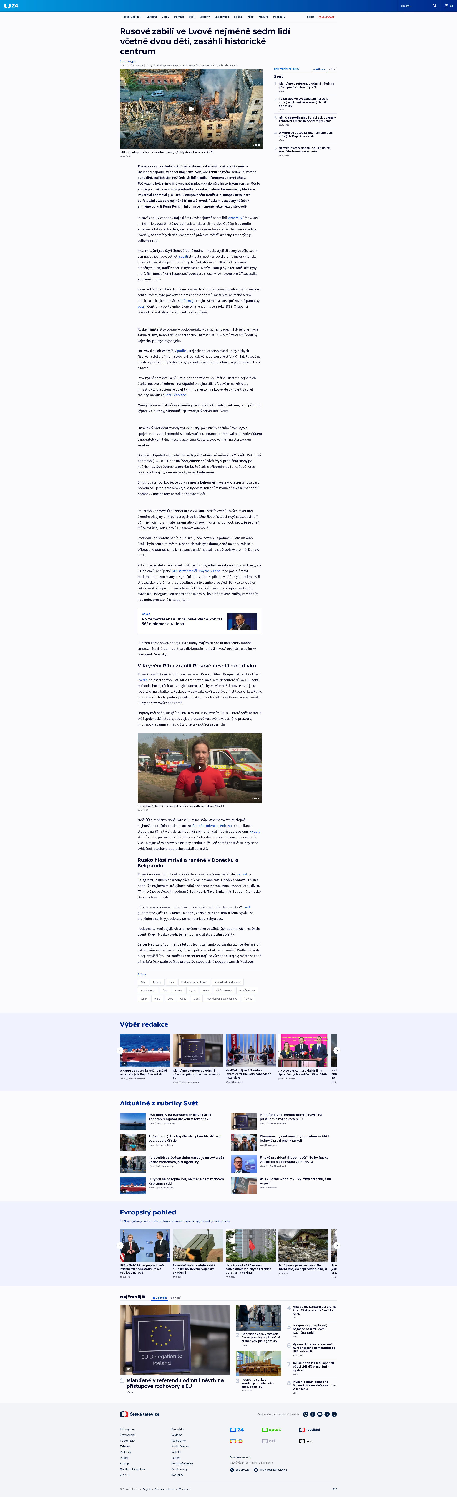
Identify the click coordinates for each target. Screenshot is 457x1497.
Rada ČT (176, 1452)
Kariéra (175, 1457)
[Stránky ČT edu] (305, 1440)
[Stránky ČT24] (237, 1429)
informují (187, 300)
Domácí (179, 16)
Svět (192, 16)
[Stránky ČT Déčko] (236, 1440)
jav (134, 61)
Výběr (144, 998)
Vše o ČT (125, 1475)
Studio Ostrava (180, 1446)
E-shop (124, 1463)
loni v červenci (176, 395)
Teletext (125, 1446)
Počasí (238, 16)
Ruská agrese (148, 990)
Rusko (178, 990)
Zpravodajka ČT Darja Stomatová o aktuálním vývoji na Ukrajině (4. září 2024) (179, 806)
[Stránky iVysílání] (309, 1429)
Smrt (170, 998)
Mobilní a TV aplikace (133, 1469)
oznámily (235, 217)
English (146, 1489)
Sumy (206, 990)
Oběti (183, 998)
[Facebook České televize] (313, 1414)
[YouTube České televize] (320, 1414)
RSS (335, 1489)
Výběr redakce (224, 990)
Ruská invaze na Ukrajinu (194, 982)
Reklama (176, 1435)
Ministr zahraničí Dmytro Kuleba (196, 571)
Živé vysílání (127, 1435)
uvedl (247, 907)
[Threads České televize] (334, 1414)
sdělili (183, 256)
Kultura (263, 16)
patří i (142, 306)
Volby (165, 16)
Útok (165, 990)
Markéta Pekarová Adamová (222, 998)
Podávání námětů (182, 1463)
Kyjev (192, 990)
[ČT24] (11, 6)
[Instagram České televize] (305, 1414)
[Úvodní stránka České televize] (140, 1414)
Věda (250, 16)
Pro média (177, 1429)
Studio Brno (178, 1440)
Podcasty (279, 16)
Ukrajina (151, 16)
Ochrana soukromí (165, 1489)
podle (181, 350)
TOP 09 (248, 998)
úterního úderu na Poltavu (212, 825)
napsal (242, 874)
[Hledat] (435, 5)
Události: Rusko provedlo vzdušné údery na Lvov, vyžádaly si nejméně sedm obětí (165, 152)
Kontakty (177, 1475)
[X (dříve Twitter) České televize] (327, 1414)
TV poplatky (127, 1440)
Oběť (197, 998)
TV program (127, 1429)
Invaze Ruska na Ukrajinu (228, 982)
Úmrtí (157, 998)
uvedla (143, 680)
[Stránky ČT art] (268, 1440)
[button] (191, 109)
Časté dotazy (179, 1469)
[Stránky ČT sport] (271, 1429)
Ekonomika (222, 16)
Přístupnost (185, 1489)
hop (129, 61)
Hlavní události (131, 16)
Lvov (171, 982)
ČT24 (122, 61)
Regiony (205, 16)
